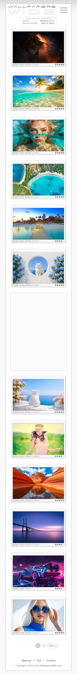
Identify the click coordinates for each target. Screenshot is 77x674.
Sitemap (26, 660)
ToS (39, 660)
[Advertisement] (38, 331)
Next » (53, 645)
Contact (51, 660)
